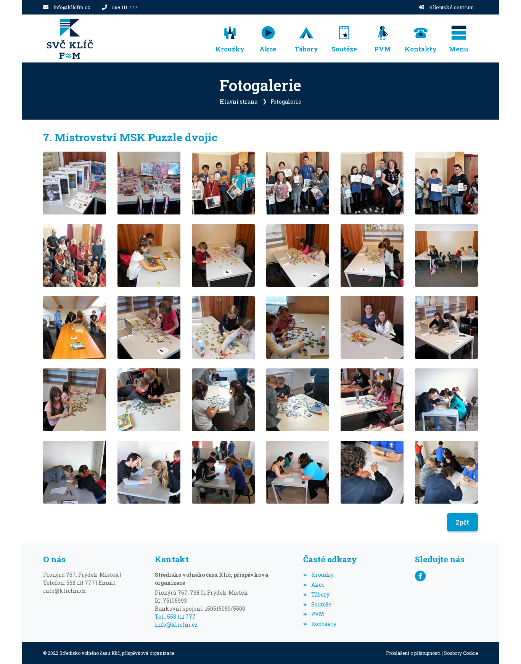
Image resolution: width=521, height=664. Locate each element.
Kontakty (323, 623)
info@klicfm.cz (71, 7)
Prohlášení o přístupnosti (413, 653)
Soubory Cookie (461, 653)
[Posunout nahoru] (503, 646)
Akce (317, 584)
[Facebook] (420, 576)
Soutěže (321, 604)
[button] (459, 38)
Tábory (320, 594)
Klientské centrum (451, 7)
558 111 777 (125, 7)
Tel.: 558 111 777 (175, 616)
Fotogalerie (285, 101)
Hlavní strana (238, 101)
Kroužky (322, 574)
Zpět (462, 522)
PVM (317, 614)
